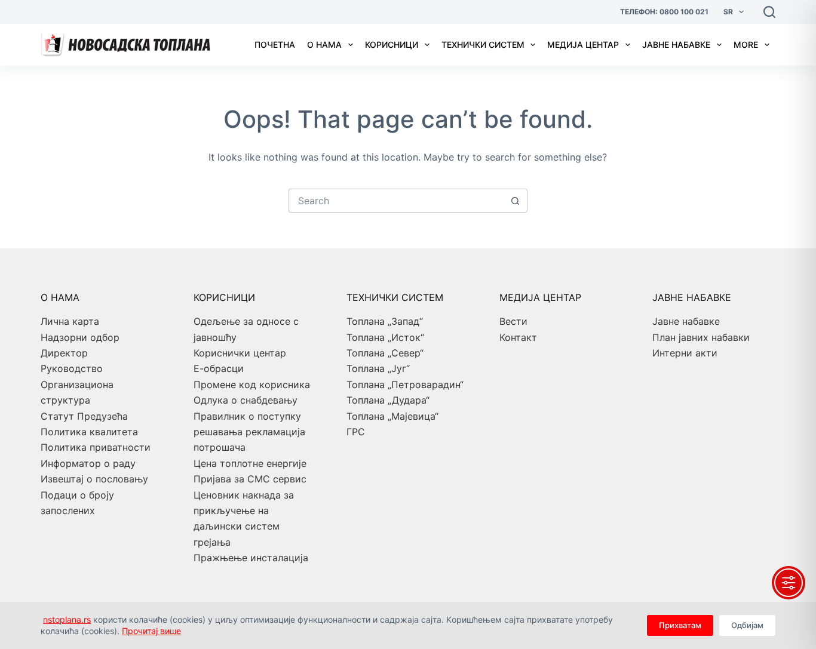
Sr (728, 11)
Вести (513, 321)
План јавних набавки (701, 337)
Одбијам (747, 625)
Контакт (518, 337)
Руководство (72, 368)
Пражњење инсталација (251, 558)
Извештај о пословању (94, 479)
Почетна (274, 44)
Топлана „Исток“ (385, 337)
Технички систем (482, 44)
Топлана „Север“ (385, 353)
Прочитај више (151, 631)
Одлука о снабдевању (245, 400)
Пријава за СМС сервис (250, 479)
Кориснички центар (240, 353)
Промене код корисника (252, 384)
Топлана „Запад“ (384, 321)
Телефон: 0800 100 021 (664, 11)
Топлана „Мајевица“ (392, 416)
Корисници (391, 44)
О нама (324, 44)
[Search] (769, 12)
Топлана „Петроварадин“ (405, 384)
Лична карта (70, 321)
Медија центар (583, 44)
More (746, 44)
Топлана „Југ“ (378, 368)
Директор (64, 353)
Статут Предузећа (84, 416)
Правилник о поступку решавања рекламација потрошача (249, 432)
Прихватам (680, 625)
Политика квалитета (89, 432)
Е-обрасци (219, 368)
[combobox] (396, 201)
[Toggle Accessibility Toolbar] (788, 582)
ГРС (355, 432)
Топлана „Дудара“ (388, 400)
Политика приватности (96, 447)
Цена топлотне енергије (250, 463)
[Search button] (515, 200)
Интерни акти (684, 353)
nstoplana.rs (67, 619)
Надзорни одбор (80, 337)
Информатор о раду (88, 463)
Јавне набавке (676, 44)
